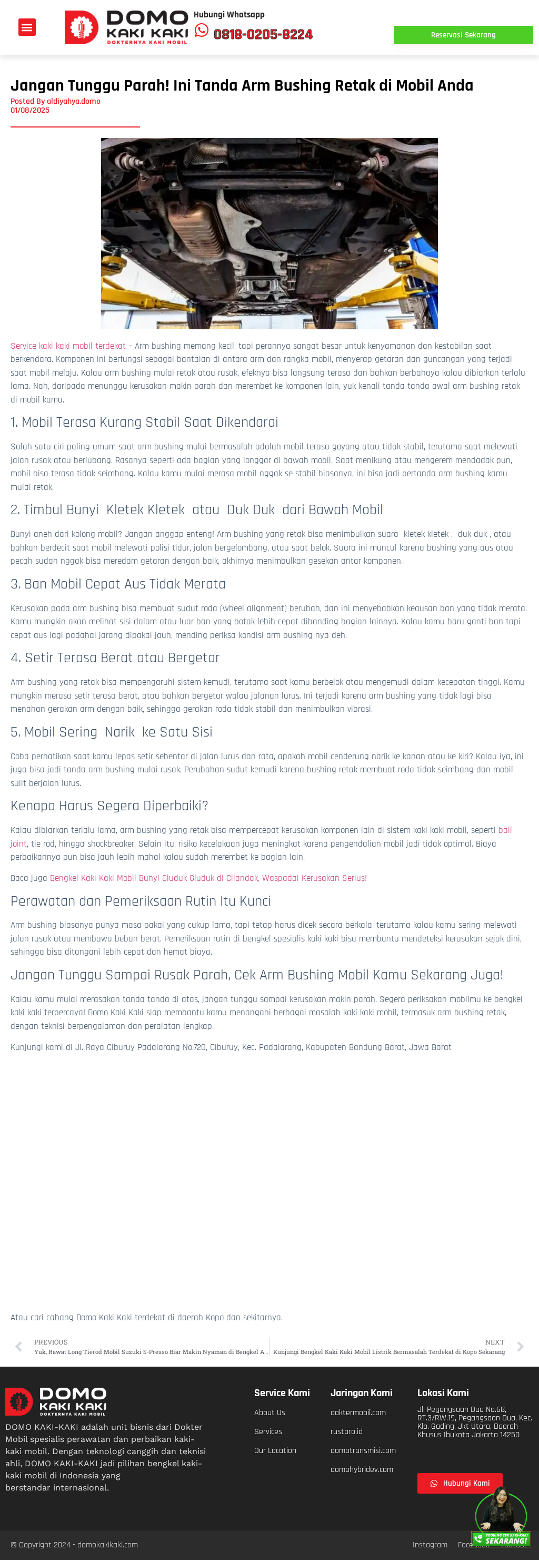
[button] (27, 27)
